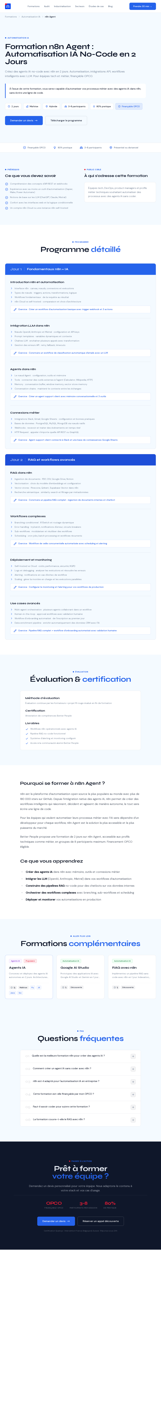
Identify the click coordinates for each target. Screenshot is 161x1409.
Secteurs (79, 6)
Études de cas (96, 6)
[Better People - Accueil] (8, 6)
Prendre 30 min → (142, 6)
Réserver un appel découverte (101, 1221)
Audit (47, 6)
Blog (110, 6)
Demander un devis (21, 120)
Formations (34, 6)
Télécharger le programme (66, 120)
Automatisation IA (31, 16)
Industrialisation (62, 6)
